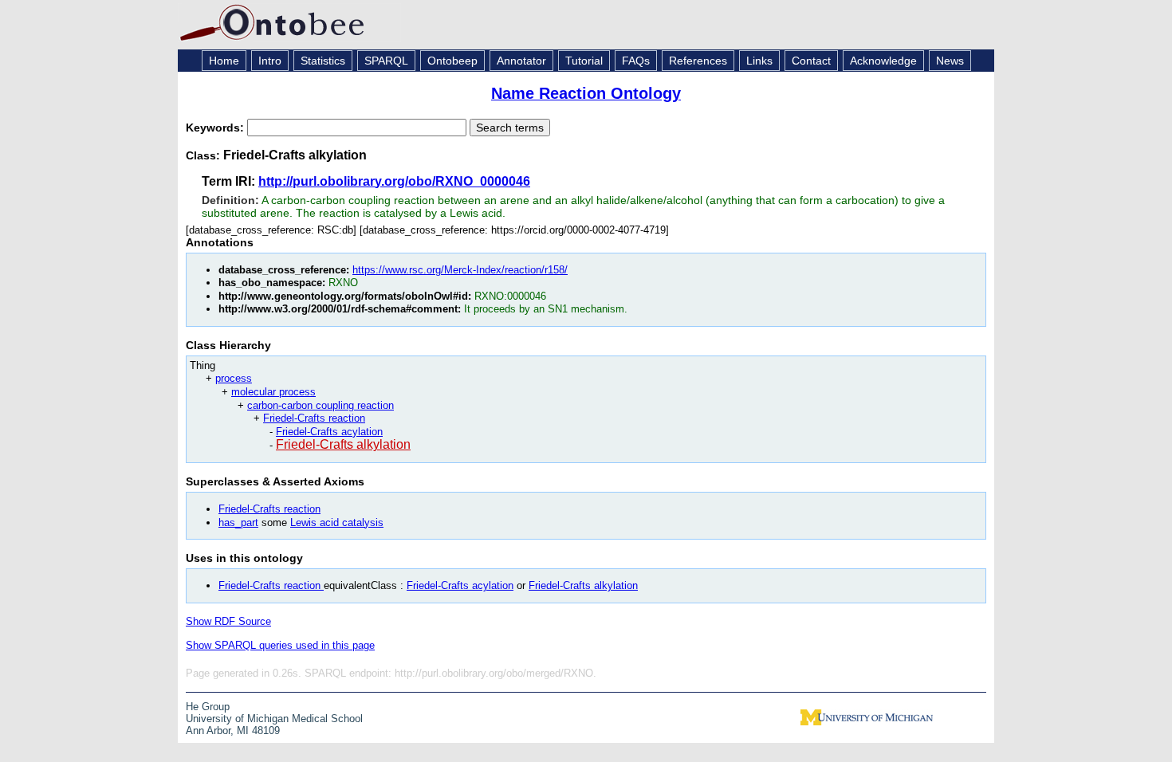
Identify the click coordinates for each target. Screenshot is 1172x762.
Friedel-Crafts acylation (329, 432)
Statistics (323, 60)
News (950, 60)
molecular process (273, 392)
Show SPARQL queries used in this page (280, 645)
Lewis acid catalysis (336, 522)
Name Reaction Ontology (586, 93)
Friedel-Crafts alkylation (343, 444)
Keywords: (216, 127)
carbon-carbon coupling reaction (320, 405)
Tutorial (584, 60)
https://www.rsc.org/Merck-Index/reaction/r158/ (460, 270)
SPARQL (386, 60)
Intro (269, 60)
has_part (238, 522)
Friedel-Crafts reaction (314, 418)
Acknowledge (883, 60)
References (698, 60)
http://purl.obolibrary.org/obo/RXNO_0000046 (394, 181)
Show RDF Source (228, 621)
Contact (811, 60)
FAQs (636, 60)
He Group (208, 707)
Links (759, 60)
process (233, 378)
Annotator (521, 60)
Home (224, 60)
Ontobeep (452, 60)
